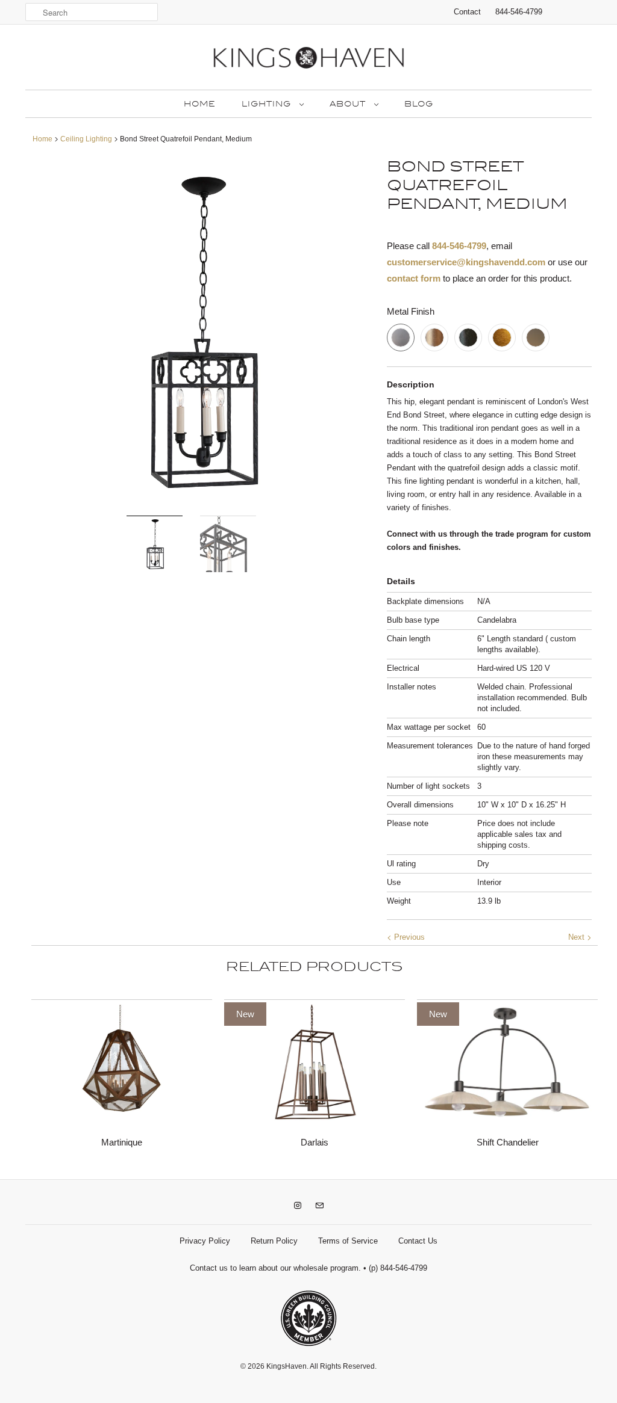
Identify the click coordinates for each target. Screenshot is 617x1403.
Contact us (209, 1267)
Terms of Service (348, 1240)
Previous (408, 937)
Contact (467, 11)
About (349, 104)
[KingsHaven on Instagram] (297, 1205)
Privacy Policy (205, 1240)
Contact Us (417, 1240)
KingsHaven (286, 1366)
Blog (418, 104)
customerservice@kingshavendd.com (466, 262)
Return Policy (274, 1240)
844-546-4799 (518, 11)
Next (577, 937)
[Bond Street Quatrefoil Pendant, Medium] (200, 332)
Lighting (267, 104)
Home (199, 104)
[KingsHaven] (308, 60)
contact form (413, 278)
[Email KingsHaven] (319, 1205)
